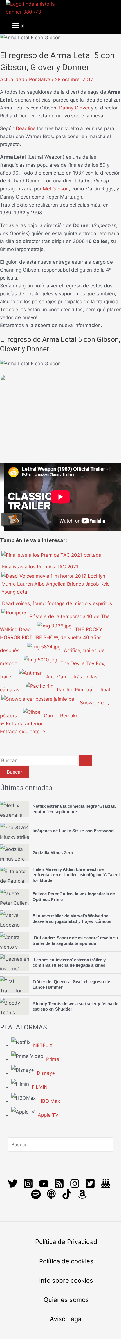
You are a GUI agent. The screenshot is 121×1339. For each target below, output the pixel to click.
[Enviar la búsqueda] (85, 760)
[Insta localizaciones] (75, 1187)
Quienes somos (66, 1299)
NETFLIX (43, 1045)
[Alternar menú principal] (19, 26)
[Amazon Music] (82, 1197)
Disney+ (46, 1073)
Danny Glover (74, 108)
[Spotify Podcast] (36, 1197)
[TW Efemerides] (106, 1187)
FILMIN (40, 1087)
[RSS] (59, 1187)
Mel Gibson (56, 189)
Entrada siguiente (23, 731)
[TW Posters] (90, 1187)
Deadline (26, 128)
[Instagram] (28, 1187)
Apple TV (48, 1115)
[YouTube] (44, 1187)
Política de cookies (66, 1261)
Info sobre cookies (66, 1280)
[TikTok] (67, 1197)
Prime (52, 1059)
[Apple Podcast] (51, 1197)
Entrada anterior (21, 724)
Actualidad (12, 79)
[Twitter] (13, 1187)
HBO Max (49, 1101)
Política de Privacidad (66, 1241)
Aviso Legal (66, 1319)
